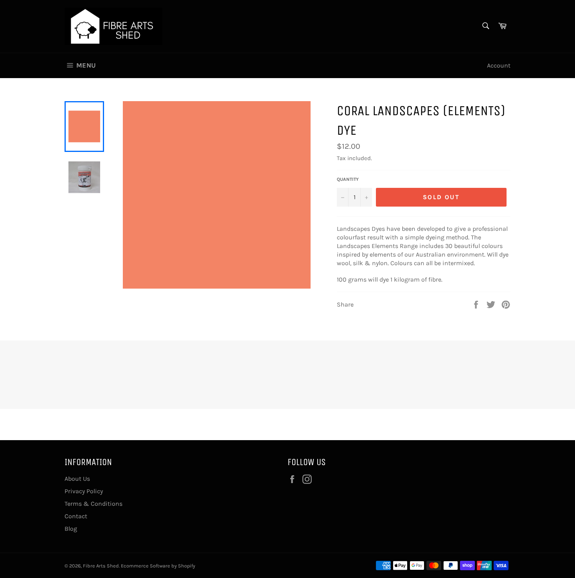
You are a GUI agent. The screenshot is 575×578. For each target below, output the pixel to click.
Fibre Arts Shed (101, 566)
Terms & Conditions (93, 503)
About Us (77, 478)
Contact (76, 516)
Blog (71, 528)
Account (498, 65)
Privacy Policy (84, 491)
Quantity (348, 179)
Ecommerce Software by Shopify (158, 566)
